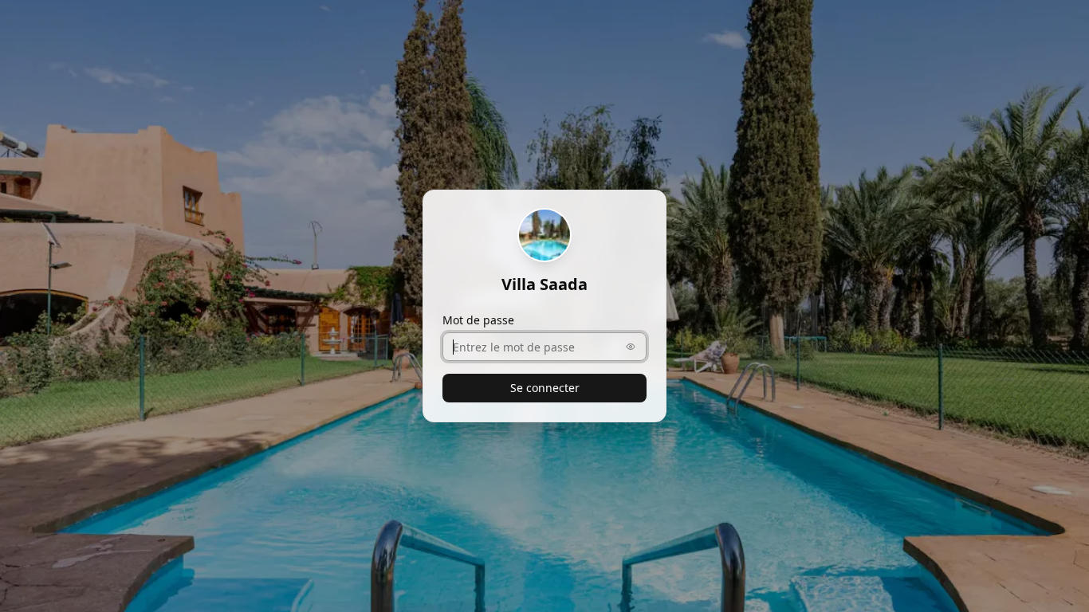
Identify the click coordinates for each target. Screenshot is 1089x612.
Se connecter (545, 387)
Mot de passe (478, 320)
